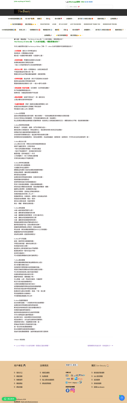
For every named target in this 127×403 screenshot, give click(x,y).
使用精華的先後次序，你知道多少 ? (99, 346)
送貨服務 (97, 380)
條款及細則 (46, 372)
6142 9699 (89, 2)
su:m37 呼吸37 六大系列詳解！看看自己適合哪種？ (32, 346)
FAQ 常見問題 (98, 376)
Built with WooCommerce (29, 402)
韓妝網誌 (23, 39)
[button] (122, 398)
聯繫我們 (19, 380)
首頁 (17, 39)
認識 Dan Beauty (99, 387)
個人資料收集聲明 (48, 380)
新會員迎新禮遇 (99, 372)
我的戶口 (19, 372)
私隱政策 (45, 376)
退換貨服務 (97, 383)
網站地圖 (19, 387)
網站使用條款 (46, 383)
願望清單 (19, 376)
